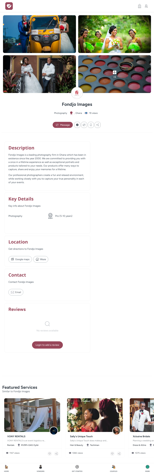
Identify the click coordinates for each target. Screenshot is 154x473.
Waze (43, 259)
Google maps (22, 259)
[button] (139, 6)
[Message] (84, 125)
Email (18, 292)
